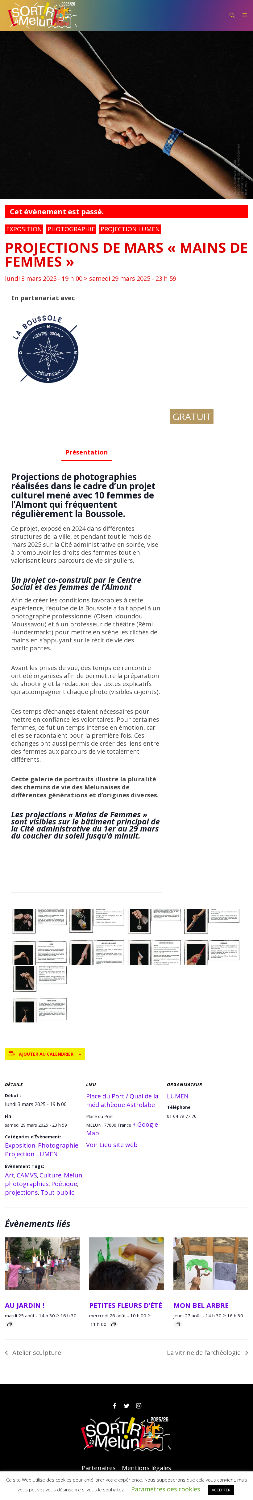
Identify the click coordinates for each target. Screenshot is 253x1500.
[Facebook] (114, 1406)
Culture (50, 1175)
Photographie (71, 229)
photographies (27, 1184)
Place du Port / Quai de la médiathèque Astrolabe (122, 1100)
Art (9, 1175)
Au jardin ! (24, 1305)
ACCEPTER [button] (221, 1490)
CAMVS (27, 1175)
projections (21, 1192)
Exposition (24, 229)
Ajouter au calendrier (46, 1054)
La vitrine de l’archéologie (204, 1352)
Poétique (64, 1184)
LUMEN (178, 1096)
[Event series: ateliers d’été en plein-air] (9, 1324)
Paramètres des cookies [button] (165, 1489)
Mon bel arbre (201, 1305)
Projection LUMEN (130, 229)
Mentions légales (146, 1468)
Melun (73, 1175)
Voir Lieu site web (112, 1145)
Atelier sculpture (36, 1352)
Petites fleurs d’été (125, 1305)
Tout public (57, 1192)
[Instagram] (138, 1406)
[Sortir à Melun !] (126, 1434)
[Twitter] (126, 1406)
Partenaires (99, 1468)
